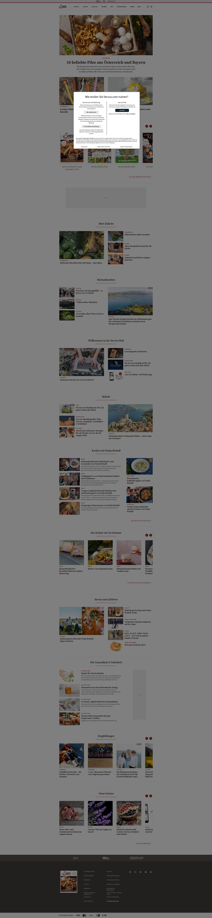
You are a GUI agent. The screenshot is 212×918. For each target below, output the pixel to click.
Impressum (84, 147)
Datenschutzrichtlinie (103, 147)
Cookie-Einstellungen (126, 147)
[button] (122, 110)
